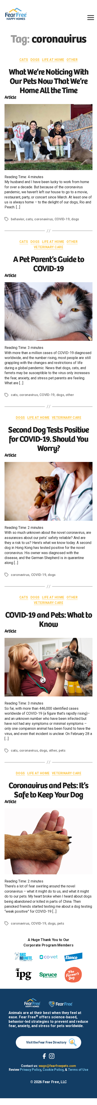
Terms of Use (78, 1069)
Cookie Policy (53, 1069)
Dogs (35, 59)
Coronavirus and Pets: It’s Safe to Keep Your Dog (48, 789)
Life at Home (53, 59)
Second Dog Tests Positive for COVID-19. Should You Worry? (48, 438)
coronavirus (43, 219)
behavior (17, 219)
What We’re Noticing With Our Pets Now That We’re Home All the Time (48, 80)
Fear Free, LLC (55, 1082)
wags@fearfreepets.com (57, 1066)
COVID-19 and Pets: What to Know (48, 618)
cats (29, 219)
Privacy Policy (30, 1069)
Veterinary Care (48, 247)
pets (62, 750)
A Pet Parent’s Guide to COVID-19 (48, 263)
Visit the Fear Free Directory (46, 1042)
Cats (23, 59)
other (70, 395)
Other (72, 59)
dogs (75, 219)
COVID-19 (62, 219)
